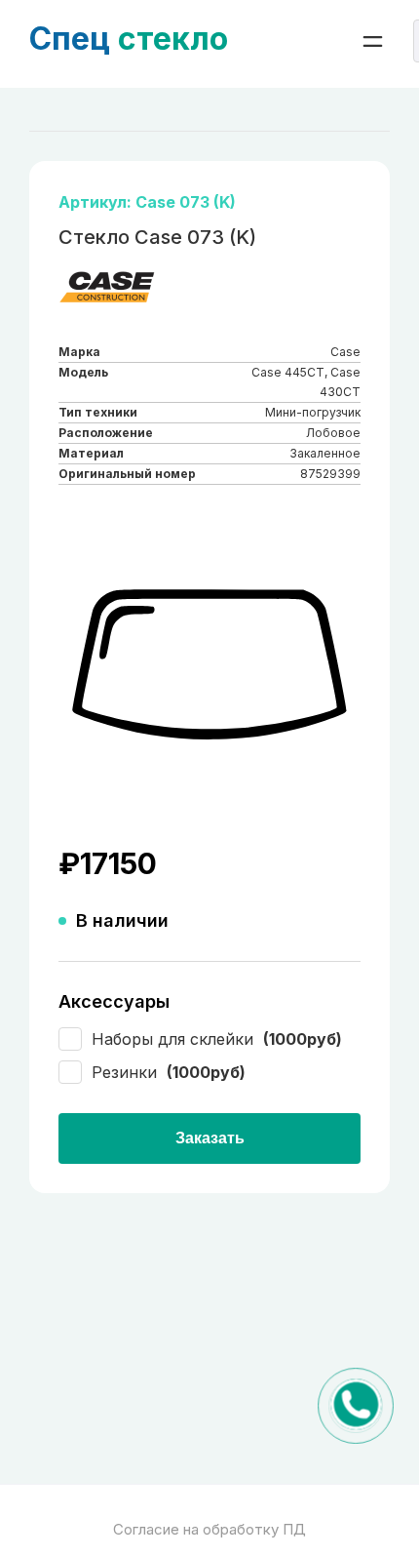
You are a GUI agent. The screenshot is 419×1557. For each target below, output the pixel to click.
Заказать (210, 1138)
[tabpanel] (209, 665)
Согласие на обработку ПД (209, 1529)
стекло (128, 39)
